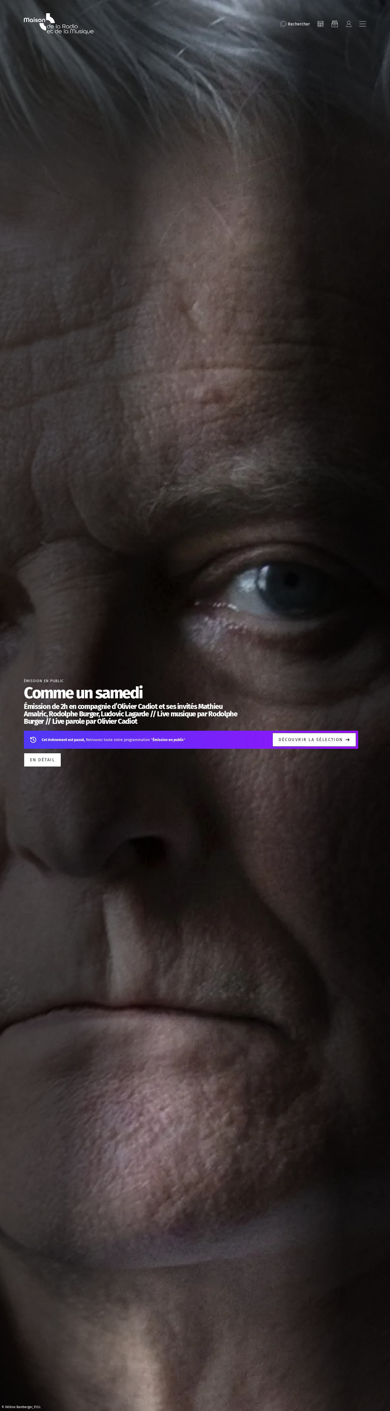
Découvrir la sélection (311, 739)
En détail (42, 759)
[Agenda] (320, 23)
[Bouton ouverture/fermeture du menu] (362, 24)
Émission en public (44, 681)
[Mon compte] (348, 23)
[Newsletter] (334, 23)
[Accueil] (59, 23)
